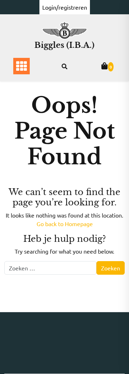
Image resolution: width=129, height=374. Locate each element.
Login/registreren (64, 7)
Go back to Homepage (65, 223)
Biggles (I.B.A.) (64, 45)
